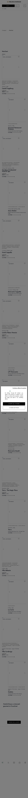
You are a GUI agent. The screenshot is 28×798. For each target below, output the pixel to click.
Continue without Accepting (19, 388)
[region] (14, 399)
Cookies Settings (14, 407)
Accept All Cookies (14, 403)
